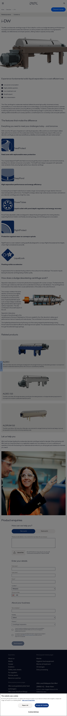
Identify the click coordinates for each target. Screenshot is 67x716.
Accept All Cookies (42, 705)
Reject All (25, 705)
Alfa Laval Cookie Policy (28, 700)
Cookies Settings (33, 712)
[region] (33, 704)
